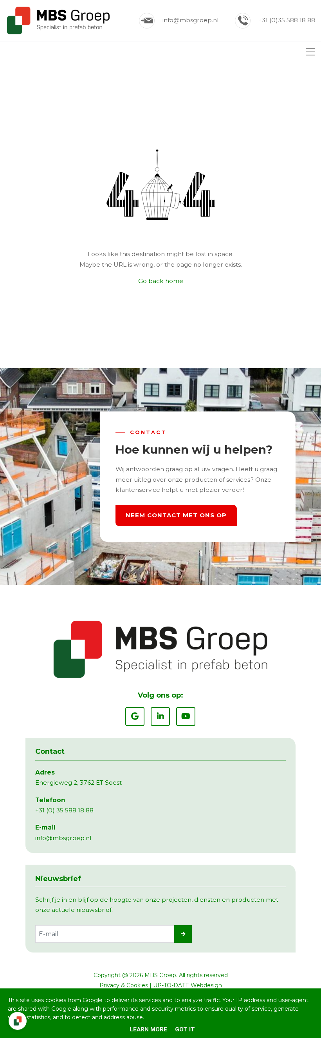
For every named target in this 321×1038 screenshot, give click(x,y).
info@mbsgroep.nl (190, 20)
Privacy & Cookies (123, 985)
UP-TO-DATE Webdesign (187, 985)
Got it (185, 1029)
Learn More (148, 1029)
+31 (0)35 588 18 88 (286, 20)
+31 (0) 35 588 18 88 (64, 810)
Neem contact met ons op (176, 515)
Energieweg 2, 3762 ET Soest (78, 782)
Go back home (160, 281)
